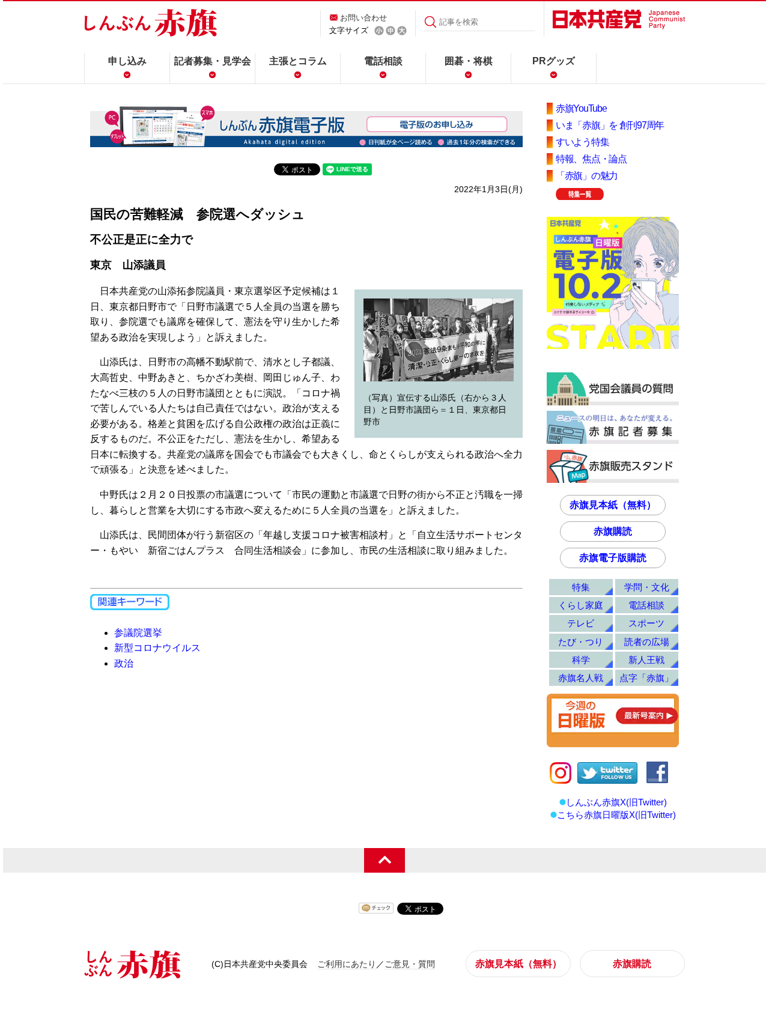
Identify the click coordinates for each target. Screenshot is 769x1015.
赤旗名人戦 (580, 678)
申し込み (127, 61)
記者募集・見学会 (212, 61)
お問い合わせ (363, 17)
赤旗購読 (613, 531)
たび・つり (580, 642)
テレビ (580, 623)
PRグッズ (553, 61)
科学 (581, 660)
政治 (123, 663)
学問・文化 (646, 587)
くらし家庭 (580, 605)
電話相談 (383, 61)
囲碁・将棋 (469, 61)
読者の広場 (646, 642)
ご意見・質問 (409, 964)
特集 (581, 587)
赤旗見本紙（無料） (613, 505)
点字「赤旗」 (646, 678)
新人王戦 (646, 660)
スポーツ (646, 623)
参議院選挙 (138, 633)
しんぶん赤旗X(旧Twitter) (616, 802)
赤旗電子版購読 (612, 558)
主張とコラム (298, 61)
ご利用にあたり (346, 964)
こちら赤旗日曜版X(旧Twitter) (616, 815)
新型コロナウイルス (157, 648)
